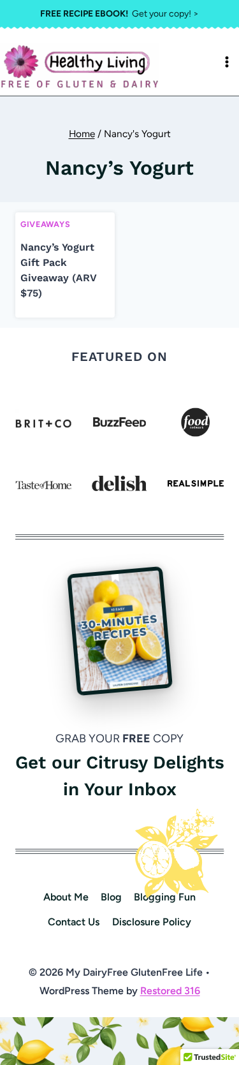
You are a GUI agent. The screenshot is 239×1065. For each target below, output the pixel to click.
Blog (111, 897)
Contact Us (73, 922)
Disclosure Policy (151, 922)
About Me (66, 897)
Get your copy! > (119, 13)
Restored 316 (170, 991)
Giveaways (45, 224)
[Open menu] (227, 62)
